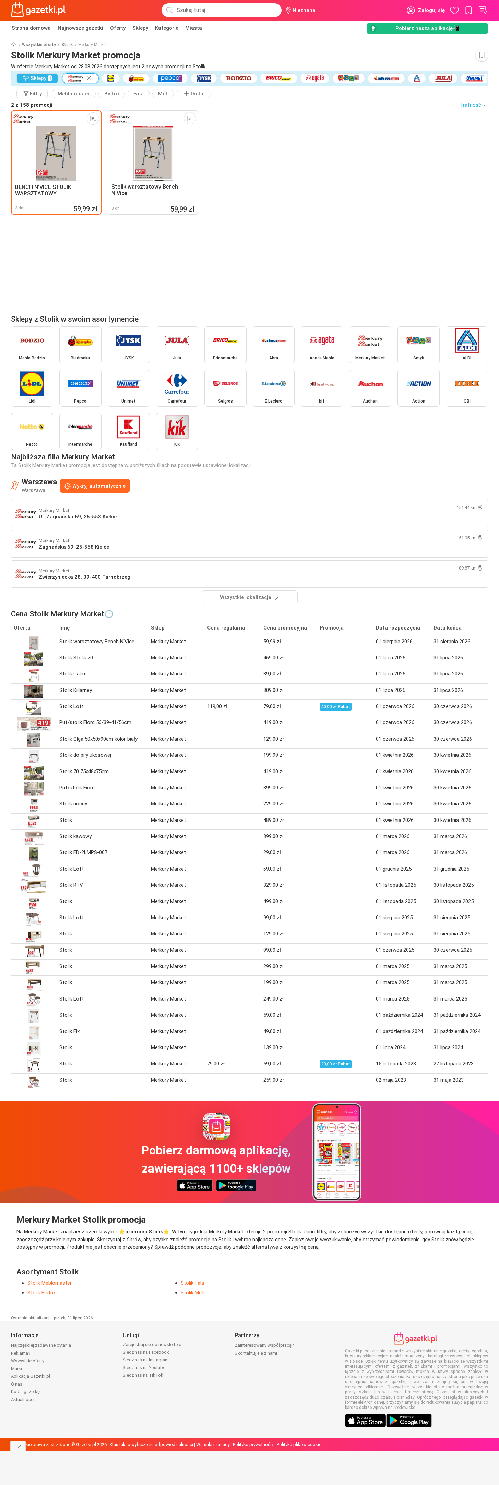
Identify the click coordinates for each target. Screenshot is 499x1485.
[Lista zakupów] (482, 10)
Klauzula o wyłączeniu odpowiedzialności (151, 1444)
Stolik (67, 44)
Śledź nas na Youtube (144, 1367)
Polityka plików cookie (299, 1444)
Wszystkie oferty (39, 44)
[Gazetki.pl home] (40, 10)
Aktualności (22, 1399)
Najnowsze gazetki (80, 28)
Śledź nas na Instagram (146, 1359)
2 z (31, 105)
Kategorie (166, 28)
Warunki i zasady (213, 1444)
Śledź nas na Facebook (146, 1352)
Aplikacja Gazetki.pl (30, 1376)
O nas (16, 1384)
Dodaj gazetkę (25, 1391)
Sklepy (140, 28)
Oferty (118, 28)
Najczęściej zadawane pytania (41, 1345)
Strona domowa (31, 28)
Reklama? (21, 1353)
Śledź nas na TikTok (143, 1375)
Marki (16, 1368)
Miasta (193, 28)
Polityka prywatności (253, 1444)
